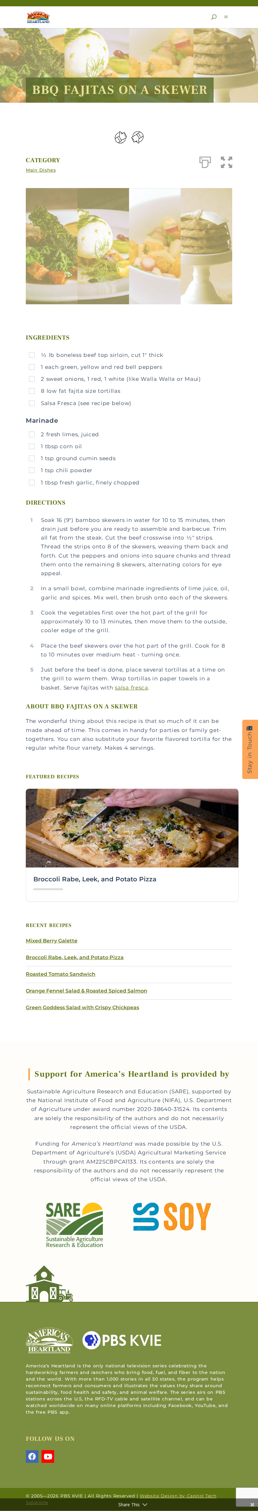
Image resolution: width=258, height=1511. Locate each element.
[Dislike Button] (137, 137)
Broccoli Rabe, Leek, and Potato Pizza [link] (94, 879)
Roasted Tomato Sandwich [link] (60, 974)
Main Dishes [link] (41, 170)
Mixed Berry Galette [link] (51, 941)
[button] (214, 17)
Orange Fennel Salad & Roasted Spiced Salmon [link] (86, 991)
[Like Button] (121, 137)
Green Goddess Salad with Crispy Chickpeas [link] (82, 1007)
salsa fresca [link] (131, 687)
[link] (38, 17)
